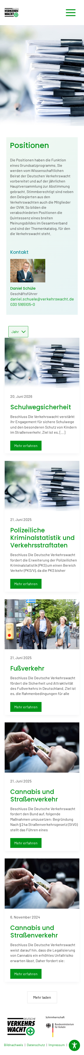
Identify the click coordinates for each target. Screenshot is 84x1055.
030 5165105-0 (22, 304)
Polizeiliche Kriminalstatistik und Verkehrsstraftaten (42, 538)
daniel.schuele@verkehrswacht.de (42, 298)
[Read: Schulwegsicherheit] (42, 362)
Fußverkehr (27, 668)
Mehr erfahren (28, 445)
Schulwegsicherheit (40, 407)
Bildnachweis (13, 1045)
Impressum (57, 1045)
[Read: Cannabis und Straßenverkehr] (42, 747)
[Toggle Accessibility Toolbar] (74, 1045)
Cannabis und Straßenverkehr (34, 796)
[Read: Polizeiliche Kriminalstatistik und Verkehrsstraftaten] (42, 485)
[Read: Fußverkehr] (42, 623)
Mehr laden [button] (42, 997)
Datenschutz (36, 1045)
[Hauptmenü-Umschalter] (70, 12)
